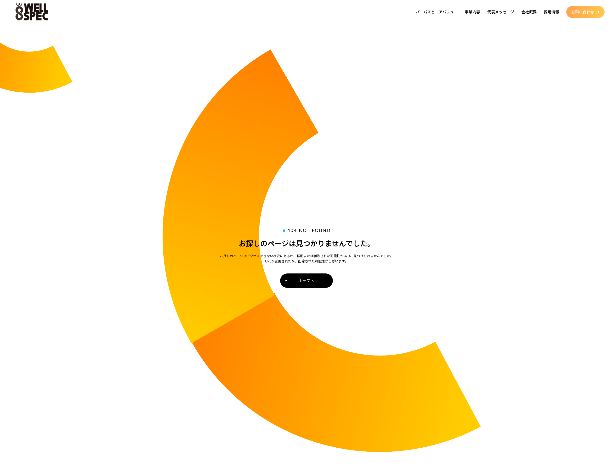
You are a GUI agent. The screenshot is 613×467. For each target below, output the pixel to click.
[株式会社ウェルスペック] (32, 12)
